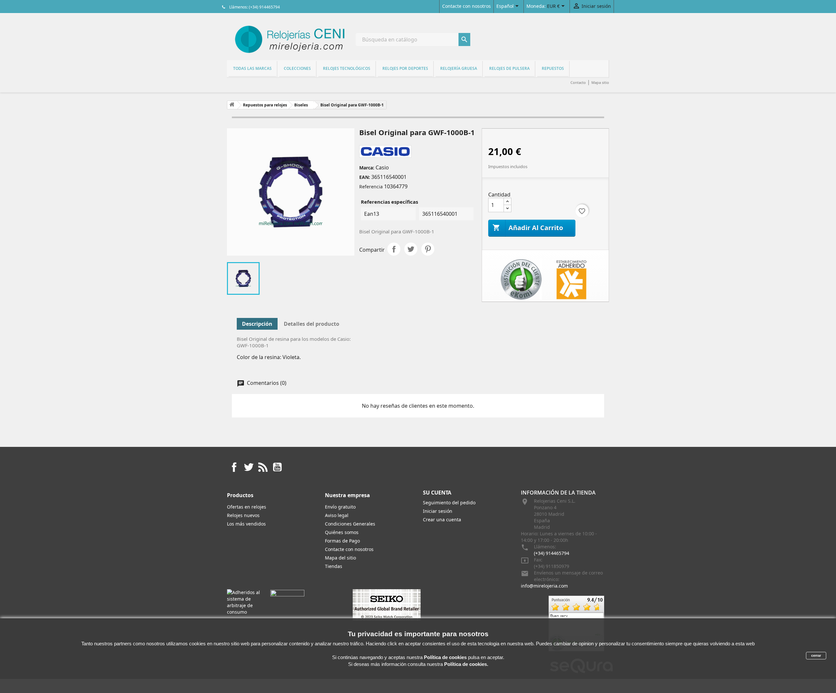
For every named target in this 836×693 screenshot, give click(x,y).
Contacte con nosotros (466, 6)
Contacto (578, 82)
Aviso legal (336, 515)
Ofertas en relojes (246, 507)
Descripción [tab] (257, 323)
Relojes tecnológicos (346, 68)
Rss (262, 467)
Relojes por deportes (405, 68)
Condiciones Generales (350, 524)
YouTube (277, 467)
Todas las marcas (252, 68)
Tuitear (410, 249)
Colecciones (297, 68)
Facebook (234, 467)
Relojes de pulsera (509, 68)
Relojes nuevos (243, 515)
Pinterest (427, 249)
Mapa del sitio (340, 558)
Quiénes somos (342, 532)
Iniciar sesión (437, 511)
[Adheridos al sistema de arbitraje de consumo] (244, 602)
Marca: (366, 168)
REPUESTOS (553, 68)
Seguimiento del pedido (449, 502)
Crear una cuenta (442, 519)
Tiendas (333, 566)
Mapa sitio (600, 82)
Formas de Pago (342, 541)
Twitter (248, 467)
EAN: (364, 177)
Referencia (371, 186)
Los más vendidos (246, 524)
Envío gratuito (340, 507)
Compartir (393, 249)
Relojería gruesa (458, 68)
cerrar (816, 655)
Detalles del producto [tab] (311, 323)
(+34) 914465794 (551, 553)
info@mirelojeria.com (544, 586)
